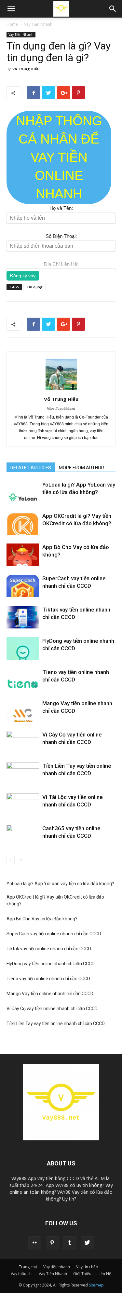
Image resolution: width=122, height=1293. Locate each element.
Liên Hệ (104, 1273)
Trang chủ (28, 1267)
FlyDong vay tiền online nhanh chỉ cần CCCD (51, 963)
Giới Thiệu (82, 1273)
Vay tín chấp (87, 1267)
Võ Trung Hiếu (26, 68)
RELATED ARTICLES (30, 467)
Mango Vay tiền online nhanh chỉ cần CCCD (50, 993)
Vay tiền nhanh (56, 1267)
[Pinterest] (52, 1242)
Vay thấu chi (22, 1273)
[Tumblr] (69, 1242)
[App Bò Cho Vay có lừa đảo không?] (23, 554)
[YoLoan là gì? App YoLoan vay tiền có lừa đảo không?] (23, 492)
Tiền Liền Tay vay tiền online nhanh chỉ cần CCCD (56, 1023)
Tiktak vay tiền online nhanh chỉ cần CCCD (49, 948)
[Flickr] (34, 1242)
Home (12, 24)
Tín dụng (34, 286)
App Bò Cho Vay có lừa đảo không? (42, 918)
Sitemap (96, 1285)
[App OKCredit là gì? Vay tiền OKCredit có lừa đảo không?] (23, 523)
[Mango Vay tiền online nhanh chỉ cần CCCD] (23, 711)
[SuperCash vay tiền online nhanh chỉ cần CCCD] (23, 586)
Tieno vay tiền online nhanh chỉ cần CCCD (48, 978)
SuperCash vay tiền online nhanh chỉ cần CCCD (54, 933)
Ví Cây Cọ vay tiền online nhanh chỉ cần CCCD (52, 1008)
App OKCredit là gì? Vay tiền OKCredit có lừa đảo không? (55, 900)
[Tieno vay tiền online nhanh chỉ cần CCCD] (23, 679)
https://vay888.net (61, 408)
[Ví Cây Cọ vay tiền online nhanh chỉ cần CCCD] (23, 742)
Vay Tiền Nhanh (38, 24)
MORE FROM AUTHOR (81, 467)
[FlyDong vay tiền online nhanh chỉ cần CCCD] (23, 648)
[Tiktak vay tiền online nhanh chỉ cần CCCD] (23, 617)
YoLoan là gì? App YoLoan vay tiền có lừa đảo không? (60, 883)
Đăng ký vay (22, 275)
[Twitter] (87, 1242)
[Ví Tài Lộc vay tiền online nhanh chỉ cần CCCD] (23, 804)
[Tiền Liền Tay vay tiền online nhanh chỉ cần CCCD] (23, 773)
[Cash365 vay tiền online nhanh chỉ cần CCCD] (23, 836)
